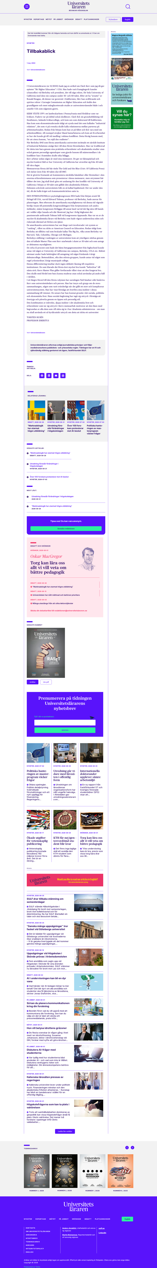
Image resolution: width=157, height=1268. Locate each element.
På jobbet (58, 19)
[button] (41, 375)
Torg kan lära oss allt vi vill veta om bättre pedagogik (48, 567)
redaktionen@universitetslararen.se (70, 610)
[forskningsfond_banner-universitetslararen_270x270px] (122, 79)
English (29, 1252)
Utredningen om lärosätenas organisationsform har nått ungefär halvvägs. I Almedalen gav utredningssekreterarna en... (64, 792)
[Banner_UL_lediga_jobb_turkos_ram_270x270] (122, 104)
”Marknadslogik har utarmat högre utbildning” (36, 428)
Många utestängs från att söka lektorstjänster (53, 603)
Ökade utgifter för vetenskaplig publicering (37, 841)
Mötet (49, 19)
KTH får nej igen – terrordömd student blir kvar (64, 841)
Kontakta (30, 1228)
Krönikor (69, 19)
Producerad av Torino (32, 1267)
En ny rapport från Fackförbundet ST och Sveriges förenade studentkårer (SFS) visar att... (91, 789)
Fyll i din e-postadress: (44, 716)
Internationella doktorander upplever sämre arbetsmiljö (90, 775)
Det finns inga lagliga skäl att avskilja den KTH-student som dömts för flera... (64, 852)
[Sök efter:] (129, 7)
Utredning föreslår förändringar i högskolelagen (55, 428)
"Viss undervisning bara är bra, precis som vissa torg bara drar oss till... (91, 852)
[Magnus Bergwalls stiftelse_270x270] (122, 54)
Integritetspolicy (35, 1249)
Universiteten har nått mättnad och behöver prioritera (56, 595)
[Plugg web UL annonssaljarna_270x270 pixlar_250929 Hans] (122, 128)
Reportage (39, 19)
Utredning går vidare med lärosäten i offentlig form (64, 775)
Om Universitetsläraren (38, 1231)
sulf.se (102, 1228)
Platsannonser (91, 19)
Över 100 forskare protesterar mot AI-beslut (75, 428)
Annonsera (31, 1235)
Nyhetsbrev (32, 1238)
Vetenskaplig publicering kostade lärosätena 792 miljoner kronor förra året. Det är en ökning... (37, 854)
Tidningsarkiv (33, 1242)
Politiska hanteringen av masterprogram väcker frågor (95, 429)
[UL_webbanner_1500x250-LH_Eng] (65, 885)
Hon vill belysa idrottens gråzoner (47, 1028)
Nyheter (28, 19)
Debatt (78, 19)
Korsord (30, 1245)
